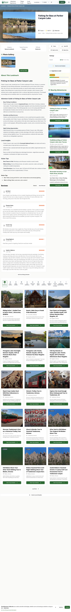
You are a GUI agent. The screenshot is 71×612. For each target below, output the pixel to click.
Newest (35, 185)
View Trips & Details (10, 325)
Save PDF (66, 46)
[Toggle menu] (68, 2)
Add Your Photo (23, 70)
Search (62, 2)
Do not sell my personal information (8, 610)
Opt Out (61, 607)
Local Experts (29, 2)
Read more (6, 608)
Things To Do (22, 2)
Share (54, 46)
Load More (34, 489)
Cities (43, 33)
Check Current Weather (36, 495)
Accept (67, 607)
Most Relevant (42, 185)
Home (39, 33)
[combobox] (54, 2)
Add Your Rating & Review (23, 274)
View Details (58, 120)
